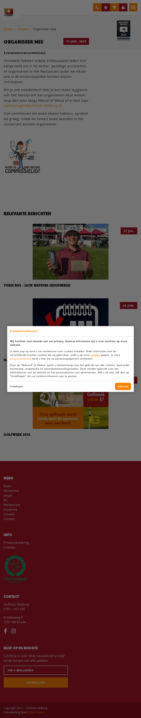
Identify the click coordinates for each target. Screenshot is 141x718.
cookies (95, 354)
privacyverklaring (20, 358)
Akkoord (123, 386)
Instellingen (16, 386)
